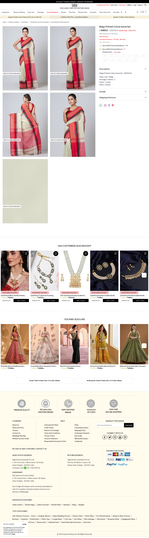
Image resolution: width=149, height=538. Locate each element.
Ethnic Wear (89, 516)
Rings (74, 505)
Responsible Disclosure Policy (55, 441)
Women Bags (30, 505)
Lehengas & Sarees (13, 22)
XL (129, 55)
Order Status (49, 428)
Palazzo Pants (77, 516)
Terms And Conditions (52, 433)
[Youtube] (120, 437)
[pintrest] (125, 437)
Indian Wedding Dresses (61, 516)
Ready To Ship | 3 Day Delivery (124, 17)
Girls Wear (78, 519)
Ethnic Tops (45, 519)
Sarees (63, 12)
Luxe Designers (52, 12)
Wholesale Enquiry (81, 438)
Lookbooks (78, 441)
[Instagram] (115, 437)
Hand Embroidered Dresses (71, 522)
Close (24, 524)
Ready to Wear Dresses (121, 516)
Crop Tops (68, 519)
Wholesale (122, 5)
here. (13, 534)
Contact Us (16, 433)
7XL (127, 60)
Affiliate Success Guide (20, 438)
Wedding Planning (19, 436)
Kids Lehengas (89, 519)
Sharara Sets (82, 12)
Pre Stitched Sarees (103, 516)
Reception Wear (113, 519)
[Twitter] (110, 437)
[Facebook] (104, 437)
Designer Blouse (44, 516)
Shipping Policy (80, 430)
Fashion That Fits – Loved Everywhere (74, 17)
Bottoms (15, 519)
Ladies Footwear (43, 505)
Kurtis (33, 516)
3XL (143, 55)
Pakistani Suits (53, 522)
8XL (134, 60)
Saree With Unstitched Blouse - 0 (115, 45)
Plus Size (72, 12)
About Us (15, 425)
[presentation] (5, 275)
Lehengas (40, 12)
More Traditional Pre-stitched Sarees (44, 380)
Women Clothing (19, 12)
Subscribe (128, 425)
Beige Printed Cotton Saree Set (60, 22)
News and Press (18, 428)
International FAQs (51, 425)
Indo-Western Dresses (20, 516)
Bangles (81, 505)
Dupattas (24, 519)
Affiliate (129, 5)
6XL (120, 60)
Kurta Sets (87, 522)
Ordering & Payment (81, 433)
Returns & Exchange (51, 430)
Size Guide (117, 52)
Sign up (140, 5)
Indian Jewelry (17, 505)
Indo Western (117, 12)
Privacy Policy (49, 436)
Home (4, 22)
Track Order (113, 5)
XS (105, 55)
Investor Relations (51, 438)
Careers (15, 430)
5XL (112, 60)
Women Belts (56, 505)
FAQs (76, 425)
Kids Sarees (101, 519)
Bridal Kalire (34, 519)
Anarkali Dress (29, 522)
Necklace (66, 505)
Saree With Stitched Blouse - (113, 49)
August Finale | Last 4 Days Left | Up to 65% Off (25, 17)
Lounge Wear (57, 519)
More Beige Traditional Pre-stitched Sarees (104, 380)
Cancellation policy (81, 428)
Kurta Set (31, 12)
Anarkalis (93, 12)
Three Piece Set (104, 12)
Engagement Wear (128, 519)
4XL (105, 60)
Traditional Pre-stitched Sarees (39, 22)
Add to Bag (21, 300)
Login (134, 5)
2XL (136, 55)
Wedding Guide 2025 (103, 5)
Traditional (24, 22)
